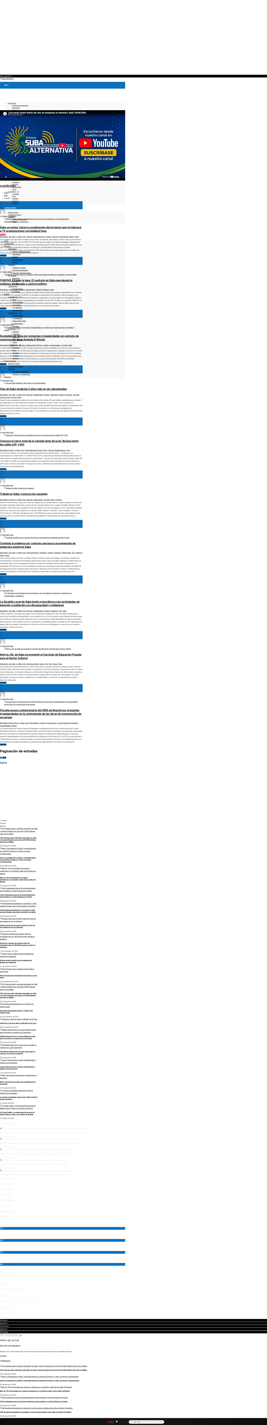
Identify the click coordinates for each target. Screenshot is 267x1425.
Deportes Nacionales (20, 270)
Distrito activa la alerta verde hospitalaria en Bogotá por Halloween (16, 961)
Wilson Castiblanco (9, 216)
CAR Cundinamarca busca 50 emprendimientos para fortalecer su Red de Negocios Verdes (17, 896)
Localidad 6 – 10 (13, 192)
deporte (55, 237)
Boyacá (15, 262)
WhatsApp (4, 1332)
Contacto (11, 369)
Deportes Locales (19, 268)
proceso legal (5, 397)
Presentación (63, 237)
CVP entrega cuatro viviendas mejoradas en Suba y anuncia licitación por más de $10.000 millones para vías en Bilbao (18, 840)
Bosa (14, 196)
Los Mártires (17, 308)
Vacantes (58, 500)
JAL (73, 553)
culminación (54, 395)
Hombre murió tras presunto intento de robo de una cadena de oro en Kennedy (17, 926)
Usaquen (16, 332)
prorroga (14, 397)
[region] (133, 37)
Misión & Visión (13, 212)
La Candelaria (17, 318)
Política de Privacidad (20, 372)
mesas (55, 664)
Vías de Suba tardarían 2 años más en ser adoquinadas (33, 389)
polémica (79, 553)
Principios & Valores (14, 215)
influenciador (66, 553)
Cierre (45, 450)
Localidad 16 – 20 (14, 313)
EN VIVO (3, 235)
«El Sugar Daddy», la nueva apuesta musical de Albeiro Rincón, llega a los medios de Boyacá (17, 1113)
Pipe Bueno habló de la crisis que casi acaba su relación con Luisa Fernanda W (17, 1053)
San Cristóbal (17, 187)
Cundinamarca (18, 260)
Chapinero (16, 182)
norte (68, 450)
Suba (35, 237)
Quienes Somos (10, 208)
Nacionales (16, 108)
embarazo (57, 553)
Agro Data (16, 278)
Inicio (6, 85)
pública (71, 237)
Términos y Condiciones (21, 374)
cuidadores (54, 611)
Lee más (3, 255)
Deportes (11, 265)
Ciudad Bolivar (18, 324)
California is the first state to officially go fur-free (18, 1023)
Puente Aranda (18, 316)
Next (4, 758)
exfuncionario (51, 723)
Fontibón (15, 201)
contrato (49, 237)
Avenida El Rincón (35, 345)
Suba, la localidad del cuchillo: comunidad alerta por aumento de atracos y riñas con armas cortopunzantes (18, 860)
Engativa (15, 203)
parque (14, 726)
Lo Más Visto (21, 237)
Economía (11, 500)
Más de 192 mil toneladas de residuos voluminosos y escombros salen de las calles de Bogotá (18, 880)
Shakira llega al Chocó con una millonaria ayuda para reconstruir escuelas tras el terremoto (17, 1037)
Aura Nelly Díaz (7, 325)
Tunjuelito (16, 194)
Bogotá (15, 257)
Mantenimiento (60, 450)
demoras (69, 395)
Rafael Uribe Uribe (19, 321)
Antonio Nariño (18, 310)
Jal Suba (64, 345)
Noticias (30, 237)
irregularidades (55, 345)
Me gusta (3, 1320)
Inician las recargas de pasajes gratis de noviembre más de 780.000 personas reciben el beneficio (17, 945)
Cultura (41, 664)
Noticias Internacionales (20, 105)
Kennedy (15, 199)
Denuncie (7, 377)
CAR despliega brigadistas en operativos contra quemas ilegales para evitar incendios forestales (18, 911)
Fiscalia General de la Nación (67, 723)
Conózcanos (12, 286)
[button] (133, 69)
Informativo (12, 103)
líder (50, 664)
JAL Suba (11, 237)
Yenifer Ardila (7, 272)
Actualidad (4, 237)
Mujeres (46, 290)
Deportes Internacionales (22, 273)
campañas (43, 553)
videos (6, 555)
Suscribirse (4, 1326)
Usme (14, 189)
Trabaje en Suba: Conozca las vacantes (24, 494)
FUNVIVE (39, 290)
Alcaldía (40, 395)
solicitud (47, 500)
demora (62, 395)
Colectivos (41, 237)
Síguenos (3, 1323)
